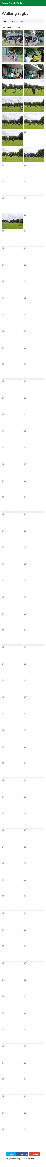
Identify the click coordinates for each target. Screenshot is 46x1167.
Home (6, 21)
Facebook (23, 1154)
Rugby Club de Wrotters (13, 3)
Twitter (11, 1154)
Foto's (13, 21)
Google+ (35, 1154)
